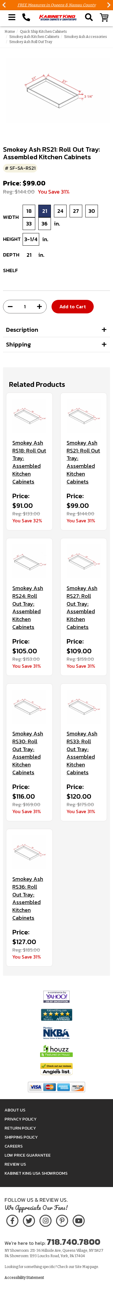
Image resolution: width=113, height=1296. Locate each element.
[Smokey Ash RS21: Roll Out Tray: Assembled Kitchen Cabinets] (84, 416)
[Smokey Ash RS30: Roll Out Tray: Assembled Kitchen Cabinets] (29, 707)
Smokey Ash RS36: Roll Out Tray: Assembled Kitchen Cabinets (27, 898)
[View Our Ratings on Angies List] (56, 1068)
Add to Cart (72, 306)
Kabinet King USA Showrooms (36, 1173)
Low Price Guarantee (28, 1155)
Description (22, 329)
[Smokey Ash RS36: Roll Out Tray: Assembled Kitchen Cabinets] (29, 852)
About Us (15, 1110)
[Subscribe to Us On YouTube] (78, 1220)
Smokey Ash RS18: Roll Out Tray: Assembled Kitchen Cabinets (29, 462)
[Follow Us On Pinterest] (62, 1220)
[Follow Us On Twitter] (29, 1220)
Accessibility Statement (24, 1278)
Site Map (82, 1267)
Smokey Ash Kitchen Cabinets (34, 37)
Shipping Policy (21, 1137)
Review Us (15, 1164)
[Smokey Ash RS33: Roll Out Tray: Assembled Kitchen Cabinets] (84, 707)
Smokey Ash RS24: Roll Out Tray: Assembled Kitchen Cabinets (27, 607)
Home (10, 32)
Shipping (18, 344)
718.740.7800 (73, 1241)
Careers (14, 1146)
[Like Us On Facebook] (12, 1220)
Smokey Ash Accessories (85, 37)
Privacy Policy (20, 1119)
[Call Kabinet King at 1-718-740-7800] (26, 17)
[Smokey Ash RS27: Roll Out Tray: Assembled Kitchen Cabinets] (84, 561)
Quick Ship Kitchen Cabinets (43, 32)
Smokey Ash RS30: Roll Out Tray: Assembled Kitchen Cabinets (27, 753)
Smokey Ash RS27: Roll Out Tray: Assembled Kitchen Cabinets (82, 607)
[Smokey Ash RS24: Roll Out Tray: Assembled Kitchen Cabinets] (29, 561)
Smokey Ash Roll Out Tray (30, 42)
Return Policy (20, 1128)
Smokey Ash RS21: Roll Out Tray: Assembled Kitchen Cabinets (83, 462)
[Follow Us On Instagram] (45, 1220)
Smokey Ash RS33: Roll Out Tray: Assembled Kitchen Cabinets (82, 753)
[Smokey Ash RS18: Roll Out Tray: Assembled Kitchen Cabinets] (29, 416)
